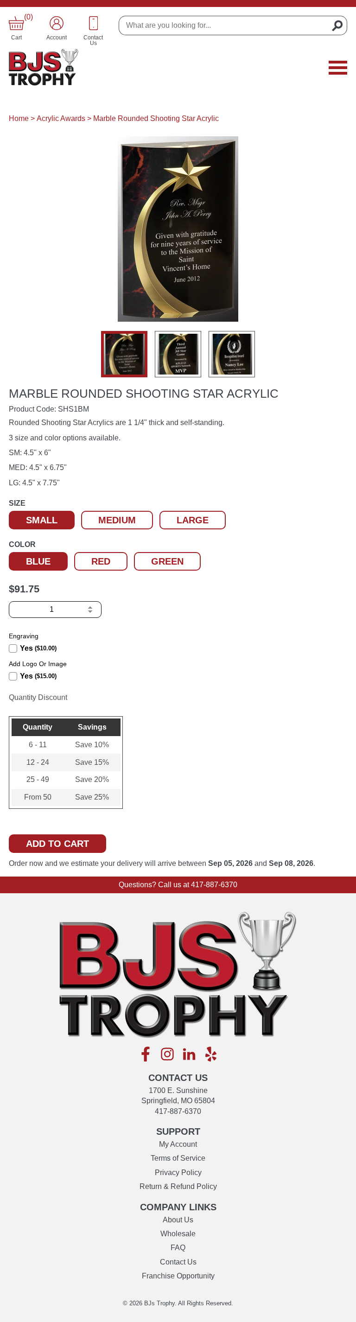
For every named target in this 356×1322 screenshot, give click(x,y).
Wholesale (178, 1234)
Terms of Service (178, 1158)
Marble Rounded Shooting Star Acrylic (156, 118)
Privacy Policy (178, 1172)
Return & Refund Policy (178, 1186)
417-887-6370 (214, 885)
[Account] (57, 23)
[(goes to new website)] (145, 1055)
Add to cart (57, 844)
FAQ (178, 1248)
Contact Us (178, 1262)
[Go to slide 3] (232, 354)
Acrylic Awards (61, 118)
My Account (178, 1144)
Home (19, 118)
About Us (178, 1220)
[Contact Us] (93, 23)
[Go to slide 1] (124, 354)
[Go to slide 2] (178, 354)
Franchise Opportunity (178, 1276)
